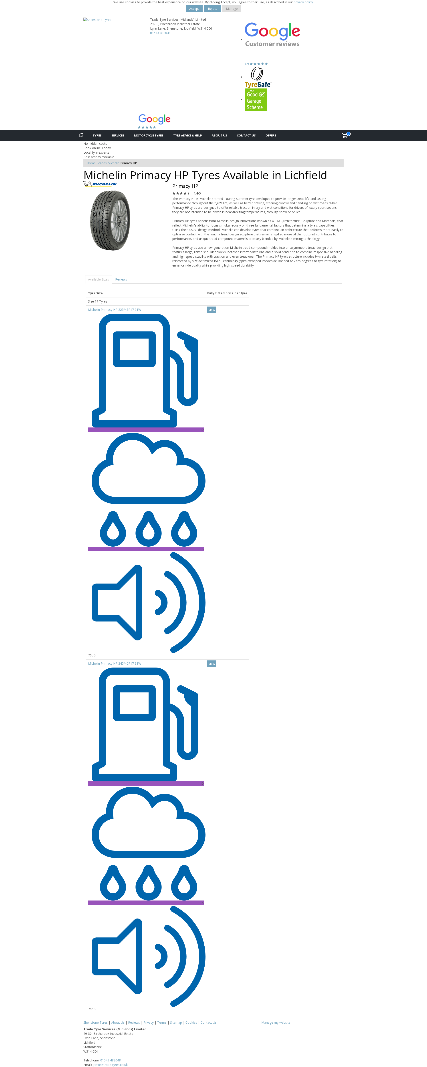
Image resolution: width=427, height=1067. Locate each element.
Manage (232, 8)
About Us (219, 135)
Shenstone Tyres (95, 1022)
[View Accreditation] (258, 77)
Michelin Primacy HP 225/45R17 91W (114, 309)
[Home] (81, 135)
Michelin (113, 163)
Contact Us (246, 135)
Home (91, 163)
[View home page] (97, 19)
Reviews (121, 279)
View (211, 310)
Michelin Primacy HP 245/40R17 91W (114, 663)
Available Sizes (98, 279)
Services (117, 135)
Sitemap (176, 1022)
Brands (102, 163)
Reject (212, 8)
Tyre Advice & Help (187, 135)
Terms (162, 1022)
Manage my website (275, 1022)
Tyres (97, 135)
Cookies (191, 1022)
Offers (271, 135)
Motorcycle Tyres (148, 135)
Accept (194, 8)
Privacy (148, 1022)
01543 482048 (160, 33)
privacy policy (303, 2)
